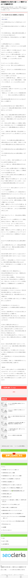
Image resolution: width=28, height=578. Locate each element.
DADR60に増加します (7, 493)
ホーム (3, 466)
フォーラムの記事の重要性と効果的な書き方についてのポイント (21, 446)
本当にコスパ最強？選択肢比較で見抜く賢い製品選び (16, 417)
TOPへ (21, 577)
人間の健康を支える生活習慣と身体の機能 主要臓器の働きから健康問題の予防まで (16, 423)
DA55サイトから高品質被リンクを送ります (11, 478)
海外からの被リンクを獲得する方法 (9, 507)
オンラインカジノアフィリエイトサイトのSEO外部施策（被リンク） (13, 517)
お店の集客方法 (5, 544)
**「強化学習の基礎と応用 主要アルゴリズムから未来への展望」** (16, 430)
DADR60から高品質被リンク (8, 481)
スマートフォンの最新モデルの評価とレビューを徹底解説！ (16, 410)
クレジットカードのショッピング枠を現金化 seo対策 (13, 521)
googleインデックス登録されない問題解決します (12, 487)
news (3, 538)
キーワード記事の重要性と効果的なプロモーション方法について (16, 404)
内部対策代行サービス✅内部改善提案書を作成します (13, 490)
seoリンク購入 (4, 19)
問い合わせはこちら (6, 524)
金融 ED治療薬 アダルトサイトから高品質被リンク (12, 513)
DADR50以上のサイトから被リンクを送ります (12, 484)
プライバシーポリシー (7, 530)
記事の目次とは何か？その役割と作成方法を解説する (8, 446)
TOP (13, 567)
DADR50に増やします (7, 496)
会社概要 (4, 527)
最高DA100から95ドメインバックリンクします (12, 510)
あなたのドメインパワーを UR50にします (11, 504)
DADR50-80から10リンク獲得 (8, 472)
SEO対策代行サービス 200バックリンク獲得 (11, 475)
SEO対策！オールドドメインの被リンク (10, 469)
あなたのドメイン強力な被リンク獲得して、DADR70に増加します (14, 500)
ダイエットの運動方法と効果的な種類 (15, 435)
